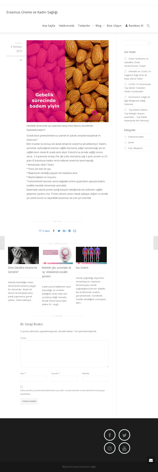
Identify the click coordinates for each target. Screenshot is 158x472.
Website (85, 373)
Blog (99, 25)
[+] (23, 255)
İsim (22, 373)
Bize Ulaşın (114, 25)
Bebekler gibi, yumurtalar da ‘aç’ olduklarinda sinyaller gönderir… (56, 272)
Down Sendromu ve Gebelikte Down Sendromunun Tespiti (136, 62)
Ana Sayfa (48, 25)
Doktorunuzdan (12, 56)
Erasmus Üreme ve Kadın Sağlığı (32, 12)
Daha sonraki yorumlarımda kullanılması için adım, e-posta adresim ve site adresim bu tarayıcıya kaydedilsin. (62, 392)
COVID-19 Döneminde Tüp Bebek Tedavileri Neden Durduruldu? (137, 88)
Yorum (23, 338)
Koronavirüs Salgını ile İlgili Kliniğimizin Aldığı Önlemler (137, 101)
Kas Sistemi (82, 267)
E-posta (54, 373)
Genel (22, 56)
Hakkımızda (66, 25)
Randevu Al (135, 25)
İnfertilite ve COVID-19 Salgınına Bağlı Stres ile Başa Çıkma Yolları (137, 75)
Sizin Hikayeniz (135, 148)
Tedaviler (84, 25)
